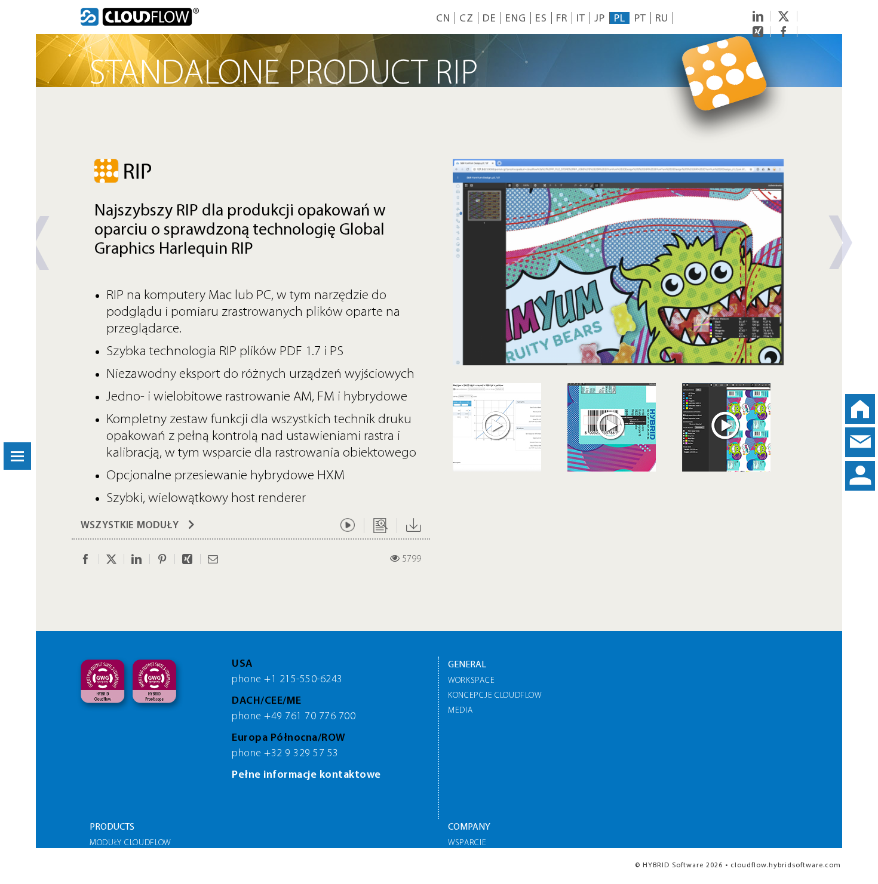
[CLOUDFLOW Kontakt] (860, 442)
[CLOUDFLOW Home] (860, 409)
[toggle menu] (17, 456)
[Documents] (380, 525)
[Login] (860, 476)
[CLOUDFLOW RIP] (618, 164)
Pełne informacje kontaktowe (306, 775)
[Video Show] (347, 525)
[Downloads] (413, 525)
